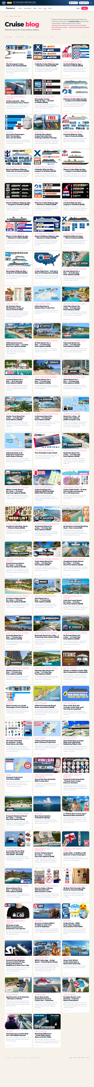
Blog (45, 8)
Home (20, 8)
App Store (74, 2)
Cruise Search (27, 8)
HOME (70, 1057)
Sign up (84, 8)
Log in (78, 8)
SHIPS (78, 1057)
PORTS (83, 1057)
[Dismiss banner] (91, 3)
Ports (40, 8)
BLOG (74, 1057)
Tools (49, 8)
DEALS (87, 1057)
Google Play (85, 2)
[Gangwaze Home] (10, 8)
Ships (34, 8)
